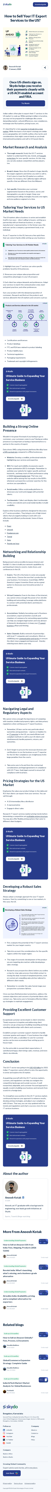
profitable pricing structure (37, 816)
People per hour (13, 543)
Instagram (9, 1433)
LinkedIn (9, 1430)
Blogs (33, 1436)
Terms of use (18, 1483)
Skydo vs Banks (8, 1457)
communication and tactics (29, 638)
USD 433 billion (35, 1067)
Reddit (8, 1443)
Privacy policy (7, 1483)
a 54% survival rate (10, 452)
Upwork (10, 530)
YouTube (9, 1436)
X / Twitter (9, 1440)
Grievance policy (30, 1483)
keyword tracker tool (22, 476)
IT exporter (13, 734)
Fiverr (9, 526)
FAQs (33, 1440)
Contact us (34, 1433)
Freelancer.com (13, 533)
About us (34, 1430)
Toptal (9, 536)
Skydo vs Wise (7, 1454)
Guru (9, 540)
